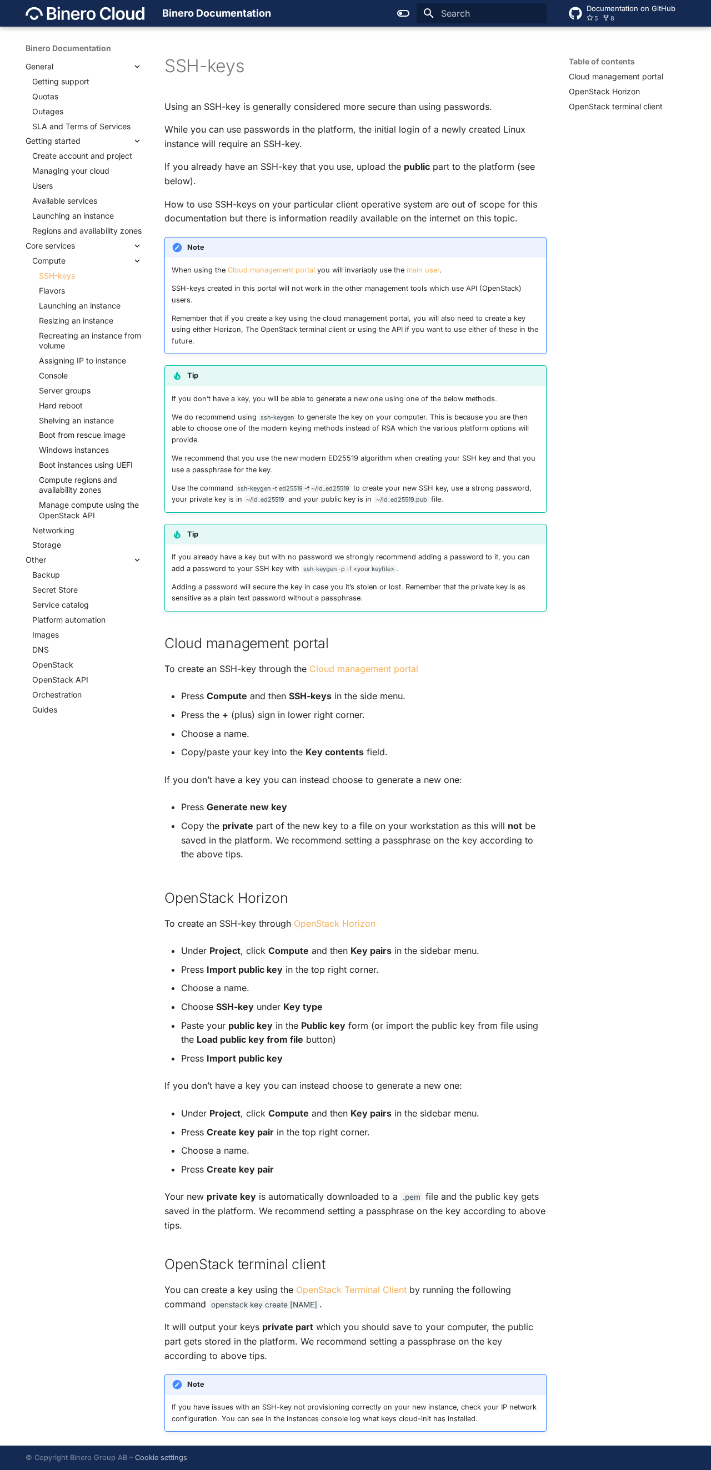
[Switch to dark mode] (403, 13)
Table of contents (602, 61)
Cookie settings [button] (161, 1457)
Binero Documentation (68, 48)
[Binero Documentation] (85, 13)
